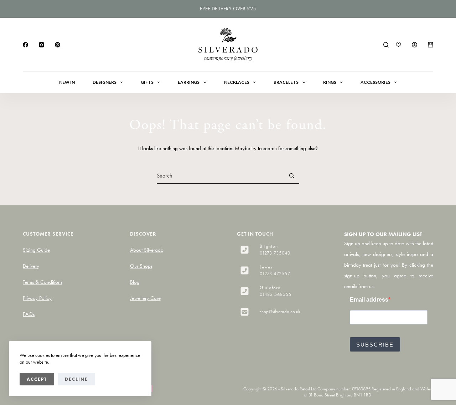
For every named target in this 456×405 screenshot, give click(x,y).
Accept (37, 379)
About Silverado (147, 249)
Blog (135, 282)
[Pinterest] (57, 44)
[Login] (414, 44)
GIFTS (147, 82)
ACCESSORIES (375, 82)
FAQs (29, 314)
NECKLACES (236, 82)
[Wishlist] (398, 44)
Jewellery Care (145, 298)
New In (67, 82)
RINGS (329, 82)
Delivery (31, 266)
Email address (369, 300)
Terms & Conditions (42, 282)
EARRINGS (189, 82)
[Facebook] (25, 44)
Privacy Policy (37, 298)
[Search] (386, 44)
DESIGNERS (104, 82)
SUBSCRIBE (375, 345)
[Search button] (291, 176)
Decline (76, 379)
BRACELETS (286, 82)
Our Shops (141, 266)
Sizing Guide (36, 249)
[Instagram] (41, 44)
